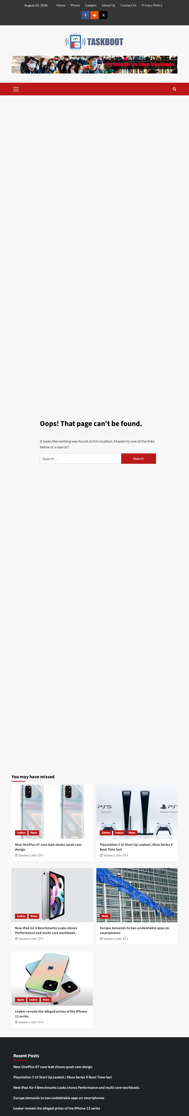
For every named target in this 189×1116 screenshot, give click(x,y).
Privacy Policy (152, 5)
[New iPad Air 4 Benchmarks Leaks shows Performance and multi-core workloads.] (52, 895)
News (34, 833)
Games (106, 833)
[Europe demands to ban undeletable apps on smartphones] (137, 895)
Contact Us (128, 5)
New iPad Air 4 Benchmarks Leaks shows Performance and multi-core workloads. (46, 930)
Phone (75, 5)
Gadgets (91, 5)
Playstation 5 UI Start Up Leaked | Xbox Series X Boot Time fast (62, 1077)
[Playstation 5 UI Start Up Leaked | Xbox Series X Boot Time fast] (137, 812)
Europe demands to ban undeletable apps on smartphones (58, 1098)
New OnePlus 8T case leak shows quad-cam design (52, 1067)
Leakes (21, 833)
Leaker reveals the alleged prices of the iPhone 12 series (56, 1108)
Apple (20, 1000)
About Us (108, 5)
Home (60, 5)
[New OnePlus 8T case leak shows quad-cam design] (52, 812)
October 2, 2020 (28, 1022)
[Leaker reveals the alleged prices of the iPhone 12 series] (52, 979)
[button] (16, 88)
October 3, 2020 (28, 856)
